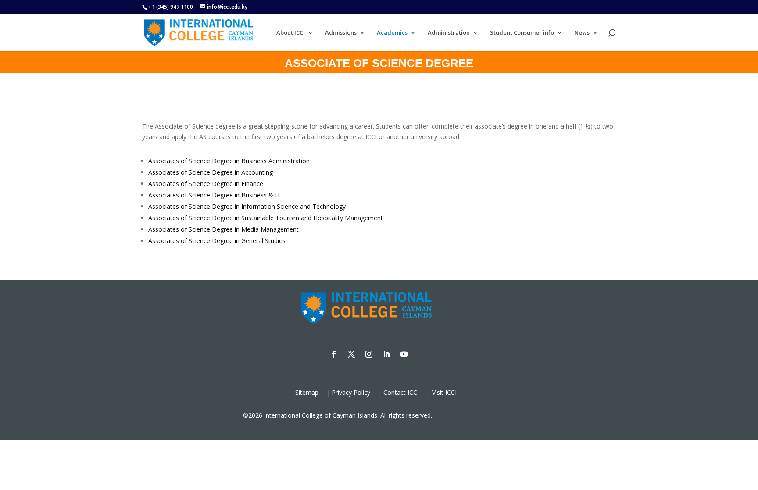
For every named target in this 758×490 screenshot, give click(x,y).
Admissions (341, 32)
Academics (392, 32)
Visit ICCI (444, 392)
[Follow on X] (351, 354)
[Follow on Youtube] (404, 354)
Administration (449, 32)
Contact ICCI (401, 392)
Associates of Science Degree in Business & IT (214, 195)
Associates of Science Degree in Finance (205, 183)
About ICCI (290, 32)
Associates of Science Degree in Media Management (223, 229)
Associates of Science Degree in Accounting (210, 172)
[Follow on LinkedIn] (386, 354)
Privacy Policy (351, 392)
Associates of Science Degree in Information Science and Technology (247, 206)
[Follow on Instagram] (369, 354)
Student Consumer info (522, 32)
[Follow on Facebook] (334, 354)
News (582, 32)
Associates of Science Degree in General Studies (217, 240)
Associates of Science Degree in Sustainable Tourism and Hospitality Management (265, 218)
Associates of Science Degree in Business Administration (229, 161)
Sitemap (306, 392)
